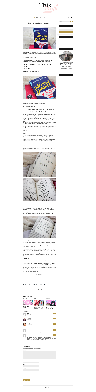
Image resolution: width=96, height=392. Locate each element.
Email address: (61, 28)
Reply (54, 313)
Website (24, 368)
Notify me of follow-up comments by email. (30, 375)
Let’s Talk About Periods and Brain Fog (64, 43)
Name (24, 360)
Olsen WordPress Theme (46, 389)
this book (26, 52)
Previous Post (31, 293)
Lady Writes (29, 329)
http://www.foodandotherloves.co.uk (35, 342)
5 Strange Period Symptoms (26, 307)
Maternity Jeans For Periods (63, 41)
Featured (40, 21)
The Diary (37, 17)
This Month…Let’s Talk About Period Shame (50, 308)
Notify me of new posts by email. (28, 378)
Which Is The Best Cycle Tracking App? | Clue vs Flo (39, 308)
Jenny (28, 323)
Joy (27, 313)
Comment (25, 350)
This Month (30, 53)
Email (24, 364)
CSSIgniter (52, 389)
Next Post (47, 293)
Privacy (45, 17)
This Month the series (40, 118)
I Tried (30, 17)
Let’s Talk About (25, 17)
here (37, 271)
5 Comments (42, 24)
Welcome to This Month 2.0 (34, 384)
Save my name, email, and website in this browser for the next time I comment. (37, 371)
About (41, 17)
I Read (34, 17)
